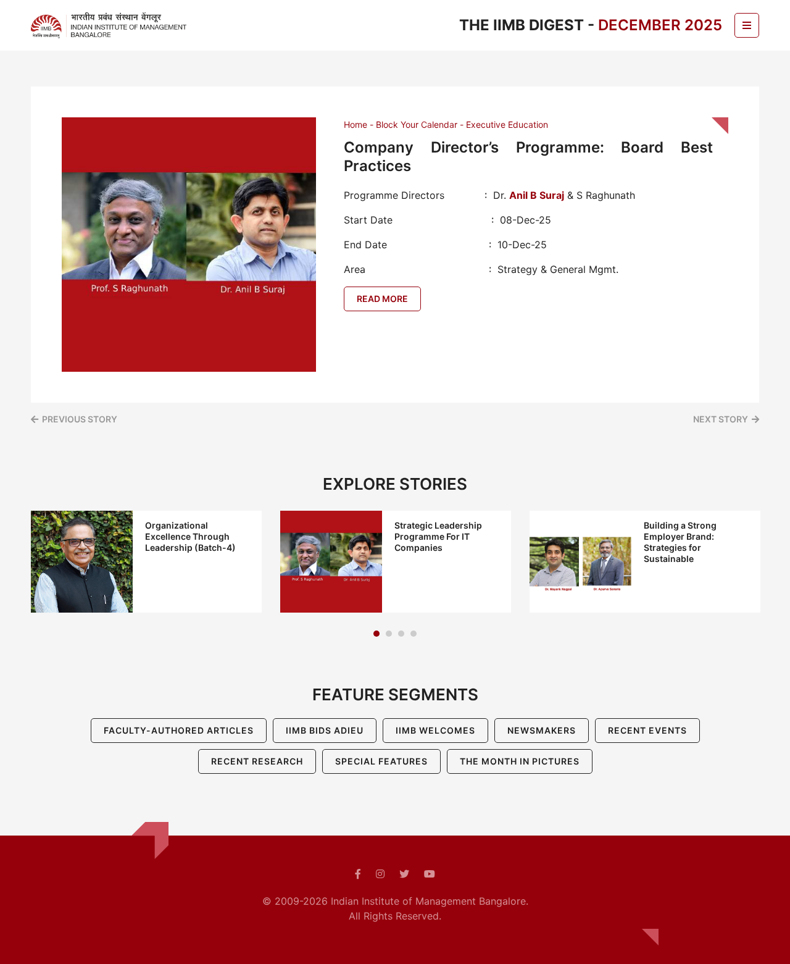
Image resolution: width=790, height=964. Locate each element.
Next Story (720, 419)
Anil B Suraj (536, 195)
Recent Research (257, 761)
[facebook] (358, 874)
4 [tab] (413, 634)
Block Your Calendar (416, 124)
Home (355, 124)
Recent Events (647, 730)
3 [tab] (401, 634)
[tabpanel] (146, 562)
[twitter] (404, 874)
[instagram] (380, 874)
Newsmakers (541, 730)
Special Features (381, 761)
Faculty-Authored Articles (179, 730)
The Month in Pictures (520, 761)
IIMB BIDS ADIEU (325, 730)
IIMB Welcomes (435, 730)
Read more (382, 298)
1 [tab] (376, 634)
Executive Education (507, 124)
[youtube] (429, 874)
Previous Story (79, 419)
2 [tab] (389, 634)
